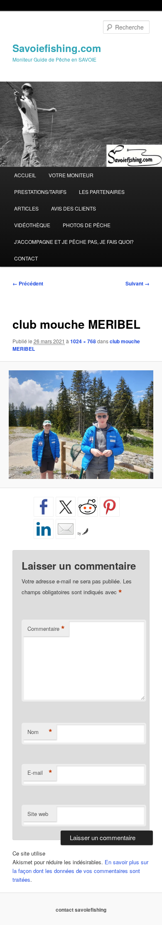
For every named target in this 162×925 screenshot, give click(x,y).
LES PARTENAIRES (102, 191)
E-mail (39, 772)
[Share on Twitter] (66, 507)
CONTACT (26, 258)
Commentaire (46, 628)
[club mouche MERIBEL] (81, 424)
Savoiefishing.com (56, 48)
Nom (39, 732)
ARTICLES (26, 208)
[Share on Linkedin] (44, 529)
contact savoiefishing (81, 909)
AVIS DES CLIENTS (73, 208)
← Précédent (27, 283)
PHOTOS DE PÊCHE (86, 224)
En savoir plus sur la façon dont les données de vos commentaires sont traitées (80, 870)
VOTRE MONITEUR (71, 175)
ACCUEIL (25, 175)
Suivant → (137, 283)
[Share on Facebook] (44, 507)
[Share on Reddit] (88, 507)
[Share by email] (66, 529)
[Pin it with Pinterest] (110, 507)
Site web (37, 814)
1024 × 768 (83, 341)
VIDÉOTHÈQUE (32, 224)
